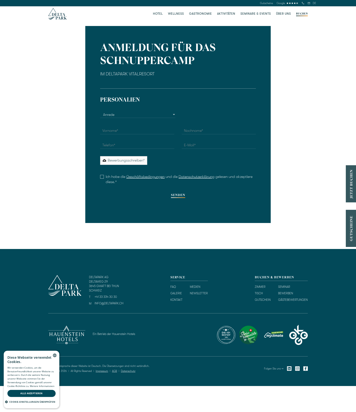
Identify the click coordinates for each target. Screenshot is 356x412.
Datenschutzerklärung (197, 177)
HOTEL (158, 13)
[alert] (31, 379)
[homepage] (57, 13)
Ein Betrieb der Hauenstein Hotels (114, 334)
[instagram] (297, 368)
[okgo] (298, 335)
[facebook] (305, 368)
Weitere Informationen (42, 386)
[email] (309, 3)
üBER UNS (283, 13)
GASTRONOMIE (200, 13)
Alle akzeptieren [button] (31, 393)
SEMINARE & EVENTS (255, 13)
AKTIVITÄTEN (226, 13)
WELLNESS (176, 13)
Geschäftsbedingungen (145, 177)
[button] (314, 3)
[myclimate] (273, 335)
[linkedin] (289, 368)
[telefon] (303, 3)
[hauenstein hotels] (66, 335)
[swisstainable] (226, 335)
